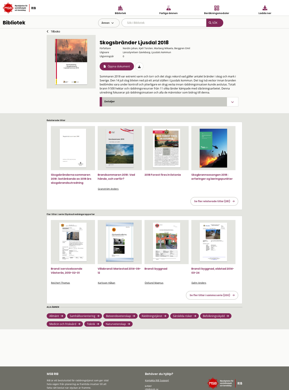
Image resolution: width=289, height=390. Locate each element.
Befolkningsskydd (214, 316)
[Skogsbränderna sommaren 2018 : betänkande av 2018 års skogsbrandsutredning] (73, 148)
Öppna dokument (119, 66)
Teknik (91, 324)
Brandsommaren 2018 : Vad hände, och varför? (116, 177)
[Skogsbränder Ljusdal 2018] (71, 61)
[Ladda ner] (139, 66)
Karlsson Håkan (106, 282)
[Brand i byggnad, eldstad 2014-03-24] (213, 242)
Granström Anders (108, 188)
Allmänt (54, 316)
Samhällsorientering (82, 316)
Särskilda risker (182, 316)
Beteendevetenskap (118, 316)
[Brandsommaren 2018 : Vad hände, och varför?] (119, 148)
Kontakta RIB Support (157, 380)
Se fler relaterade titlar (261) (212, 201)
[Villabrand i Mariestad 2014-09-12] (119, 242)
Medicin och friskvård (62, 324)
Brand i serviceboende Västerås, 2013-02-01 (66, 271)
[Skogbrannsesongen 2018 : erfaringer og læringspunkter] (213, 148)
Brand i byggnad (155, 269)
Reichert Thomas (60, 282)
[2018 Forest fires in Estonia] (166, 148)
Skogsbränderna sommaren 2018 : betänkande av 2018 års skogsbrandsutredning (71, 179)
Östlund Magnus (154, 282)
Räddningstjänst (152, 316)
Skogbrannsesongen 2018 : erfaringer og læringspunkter (212, 177)
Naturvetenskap (116, 324)
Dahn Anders (198, 282)
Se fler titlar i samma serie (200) (210, 295)
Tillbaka (55, 31)
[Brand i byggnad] (166, 242)
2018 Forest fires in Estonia (162, 175)
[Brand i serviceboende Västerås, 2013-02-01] (73, 242)
